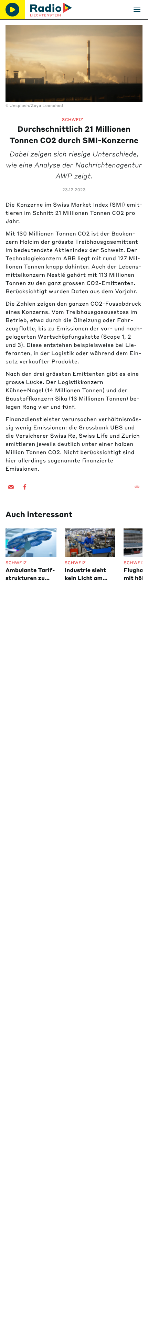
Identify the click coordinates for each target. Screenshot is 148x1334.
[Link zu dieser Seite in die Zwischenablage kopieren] (136, 486)
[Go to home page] (51, 9)
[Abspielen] (12, 10)
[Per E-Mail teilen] (11, 486)
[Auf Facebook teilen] (24, 486)
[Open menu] (136, 9)
